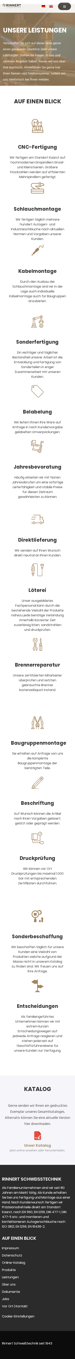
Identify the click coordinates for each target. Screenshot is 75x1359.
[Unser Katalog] (37, 1135)
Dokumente (11, 1291)
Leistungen (10, 1277)
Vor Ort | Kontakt (15, 1306)
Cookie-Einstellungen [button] (18, 1316)
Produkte (9, 1270)
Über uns (9, 1284)
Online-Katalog (13, 1262)
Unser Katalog (37, 1145)
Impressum (10, 1248)
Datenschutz (12, 1255)
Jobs (5, 1299)
